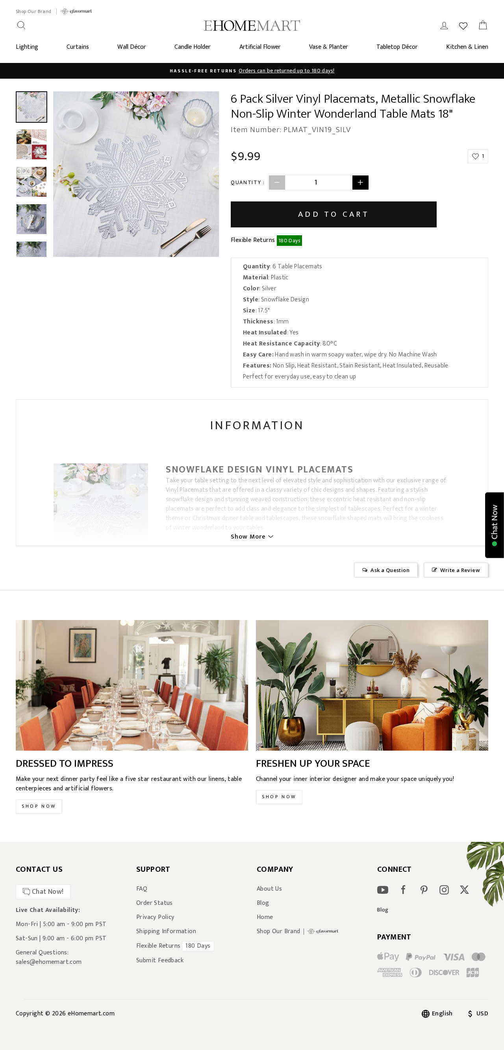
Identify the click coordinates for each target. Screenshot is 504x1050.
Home (265, 917)
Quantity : (248, 182)
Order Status (154, 903)
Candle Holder (192, 47)
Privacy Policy (155, 917)
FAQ (141, 889)
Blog (263, 903)
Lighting (27, 47)
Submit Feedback (159, 960)
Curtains (78, 47)
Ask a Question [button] (390, 570)
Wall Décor (131, 47)
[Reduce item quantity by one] (277, 182)
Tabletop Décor (397, 47)
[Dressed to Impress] (132, 685)
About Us (269, 889)
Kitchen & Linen (467, 47)
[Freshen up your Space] (372, 685)
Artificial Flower (260, 47)
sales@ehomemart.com (49, 962)
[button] (494, 525)
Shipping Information (166, 931)
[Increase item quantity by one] (360, 182)
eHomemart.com (91, 1013)
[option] (252, 71)
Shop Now (39, 806)
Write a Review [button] (460, 570)
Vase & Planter (328, 47)
